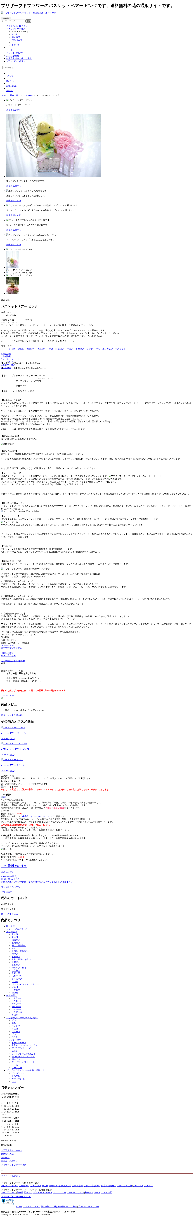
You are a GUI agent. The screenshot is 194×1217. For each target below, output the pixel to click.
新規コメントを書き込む (12, 715)
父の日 (15, 987)
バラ (14, 1081)
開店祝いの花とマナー (11, 1161)
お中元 (15, 993)
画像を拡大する (13, 110)
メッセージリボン (75, 1192)
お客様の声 (6, 892)
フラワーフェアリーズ (16, 929)
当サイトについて (14, 53)
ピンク (90, 349)
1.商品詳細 (6, 354)
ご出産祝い (35, 1185)
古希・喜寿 (77, 1185)
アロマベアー (59, 1192)
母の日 (15, 934)
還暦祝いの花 (64, 1185)
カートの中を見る (9, 914)
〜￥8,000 (16, 1009)
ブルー (15, 1034)
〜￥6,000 (16, 1006)
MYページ (16, 34)
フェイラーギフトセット (23, 1062)
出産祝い (79, 349)
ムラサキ (16, 1037)
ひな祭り (16, 990)
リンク (19, 1206)
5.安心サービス (8, 365)
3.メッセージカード (10, 359)
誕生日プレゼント (9, 1185)
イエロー (16, 1029)
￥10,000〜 (17, 1015)
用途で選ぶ (11, 932)
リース (15, 1065)
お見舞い (42, 349)
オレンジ (16, 1026)
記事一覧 (5, 1157)
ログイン (16, 45)
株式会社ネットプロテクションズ (38, 816)
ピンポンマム (18, 1073)
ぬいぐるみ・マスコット (114, 349)
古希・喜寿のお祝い (21, 959)
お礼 (98, 349)
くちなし (16, 1076)
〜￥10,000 (17, 1012)
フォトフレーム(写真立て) (24, 1054)
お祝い (70, 349)
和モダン (16, 1059)
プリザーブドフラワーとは (13, 1165)
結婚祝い (31, 349)
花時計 (15, 1051)
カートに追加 (7, 695)
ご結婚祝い (24, 1185)
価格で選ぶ (11, 995)
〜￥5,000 (10, 349)
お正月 (15, 981)
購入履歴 (16, 37)
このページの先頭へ (10, 1176)
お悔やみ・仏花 (19, 968)
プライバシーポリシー (16, 61)
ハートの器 (17, 1067)
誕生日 (21, 349)
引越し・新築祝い (20, 951)
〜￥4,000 (16, 1001)
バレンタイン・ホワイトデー (25, 984)
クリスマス (17, 979)
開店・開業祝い (56, 349)
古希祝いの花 (7, 1154)
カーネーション (19, 1079)
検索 (28, 21)
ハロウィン (17, 976)
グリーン (16, 1031)
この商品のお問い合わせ (13, 661)
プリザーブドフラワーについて (16, 1196)
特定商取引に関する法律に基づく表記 (59, 1206)
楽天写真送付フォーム (11, 1150)
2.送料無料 (6, 356)
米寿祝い (16, 962)
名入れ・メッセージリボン (24, 1045)
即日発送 (10, 926)
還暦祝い (16, 956)
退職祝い (16, 943)
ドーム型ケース (19, 1043)
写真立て (28, 1192)
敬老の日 (16, 973)
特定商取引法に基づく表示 (19, 58)
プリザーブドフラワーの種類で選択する (25, 1070)
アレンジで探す (13, 1040)
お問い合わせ (12, 56)
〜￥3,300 (16, 998)
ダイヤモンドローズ (21, 1048)
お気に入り (17, 40)
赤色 (14, 1023)
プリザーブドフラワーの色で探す (22, 1018)
